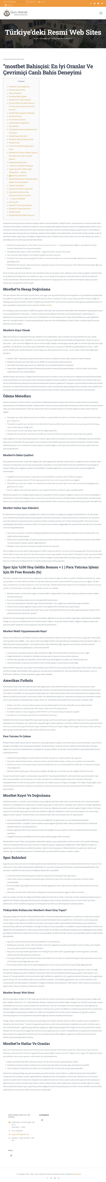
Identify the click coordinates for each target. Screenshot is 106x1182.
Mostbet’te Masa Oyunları (18, 162)
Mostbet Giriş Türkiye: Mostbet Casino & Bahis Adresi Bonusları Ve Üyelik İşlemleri (23, 155)
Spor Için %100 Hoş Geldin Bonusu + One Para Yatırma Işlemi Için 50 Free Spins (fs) (22, 106)
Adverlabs (77, 1174)
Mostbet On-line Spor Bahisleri (20, 100)
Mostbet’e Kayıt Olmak (17, 90)
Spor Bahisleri (14, 126)
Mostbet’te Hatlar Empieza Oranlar (21, 139)
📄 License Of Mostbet (17, 199)
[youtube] (98, 3)
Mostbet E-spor (14, 143)
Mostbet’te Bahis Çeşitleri (18, 96)
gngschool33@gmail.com (20, 1134)
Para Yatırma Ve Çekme (17, 120)
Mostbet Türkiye (14, 212)
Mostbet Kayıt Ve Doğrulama (19, 123)
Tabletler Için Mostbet (16, 185)
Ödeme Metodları (15, 93)
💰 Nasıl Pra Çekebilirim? (18, 176)
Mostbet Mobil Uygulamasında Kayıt (22, 113)
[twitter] (94, 3)
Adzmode (86, 1174)
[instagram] (102, 3)
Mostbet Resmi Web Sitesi (18, 136)
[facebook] (91, 3)
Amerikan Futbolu (15, 116)
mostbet (49, 305)
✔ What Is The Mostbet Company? (21, 166)
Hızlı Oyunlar (13, 202)
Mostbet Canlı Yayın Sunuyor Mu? (21, 189)
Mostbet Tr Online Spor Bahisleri (20, 205)
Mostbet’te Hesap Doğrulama (19, 87)
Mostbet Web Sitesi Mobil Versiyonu (21, 215)
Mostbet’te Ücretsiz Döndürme (20, 209)
